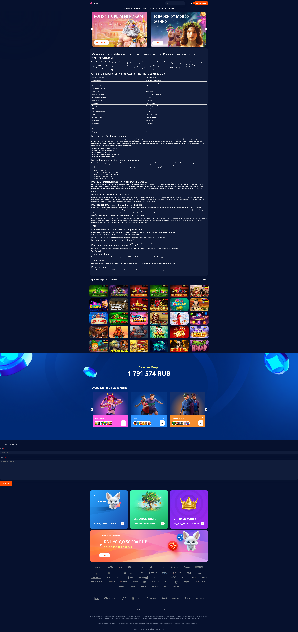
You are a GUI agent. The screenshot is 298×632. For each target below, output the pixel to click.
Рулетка (144, 8)
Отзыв (2, 457)
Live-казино (137, 8)
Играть (204, 279)
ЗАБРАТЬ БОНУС (101, 42)
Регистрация (201, 3)
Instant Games (153, 8)
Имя (1, 448)
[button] (92, 409)
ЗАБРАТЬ (158, 43)
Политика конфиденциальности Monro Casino (140, 609)
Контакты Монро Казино (163, 609)
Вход (190, 3)
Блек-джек (171, 8)
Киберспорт (162, 8)
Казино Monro (128, 8)
